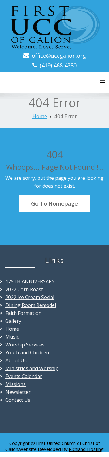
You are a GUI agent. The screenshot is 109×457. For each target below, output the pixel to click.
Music (12, 337)
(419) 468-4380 (58, 65)
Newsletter (18, 392)
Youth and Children (27, 353)
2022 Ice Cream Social (29, 297)
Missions (15, 384)
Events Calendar (23, 376)
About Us (16, 360)
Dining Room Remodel (30, 305)
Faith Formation (23, 313)
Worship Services (25, 345)
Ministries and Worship (31, 368)
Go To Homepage (54, 203)
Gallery (13, 321)
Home (39, 116)
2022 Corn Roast (24, 289)
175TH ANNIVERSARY (29, 281)
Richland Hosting (86, 449)
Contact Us (17, 400)
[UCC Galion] (54, 26)
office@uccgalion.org (59, 55)
